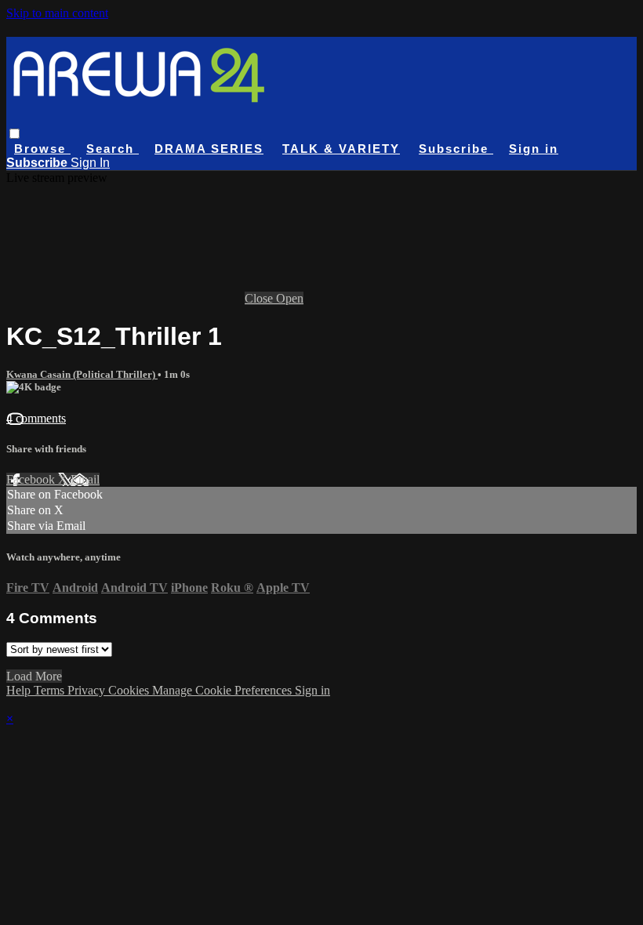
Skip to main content (57, 13)
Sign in (533, 148)
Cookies (130, 690)
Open (289, 298)
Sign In (90, 162)
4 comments (36, 418)
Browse (42, 148)
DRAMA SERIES (208, 148)
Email (85, 479)
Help (20, 690)
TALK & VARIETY (341, 148)
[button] (14, 134)
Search (112, 148)
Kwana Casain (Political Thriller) (82, 374)
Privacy (87, 690)
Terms (50, 690)
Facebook (32, 479)
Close (260, 298)
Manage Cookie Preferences (223, 690)
